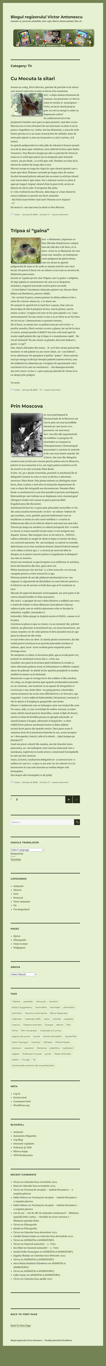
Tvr (34, 1059)
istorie (36, 1036)
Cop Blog (18, 1139)
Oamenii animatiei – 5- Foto (40, 1244)
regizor (15, 1054)
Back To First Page (21, 1325)
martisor (35, 1042)
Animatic (18, 1132)
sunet (48, 1054)
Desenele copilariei (23, 1143)
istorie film (71, 1036)
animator (17, 1013)
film (69, 1024)
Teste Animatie (21, 901)
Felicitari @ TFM (22, 1147)
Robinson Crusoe (32, 1054)
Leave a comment (60, 214)
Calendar (17, 1019)
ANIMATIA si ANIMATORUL (39, 1240)
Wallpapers (19, 947)
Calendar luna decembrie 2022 (40, 1232)
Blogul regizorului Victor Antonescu (47, 17)
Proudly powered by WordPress (58, 1340)
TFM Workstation (23, 1155)
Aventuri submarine (36, 1013)
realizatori (68, 1048)
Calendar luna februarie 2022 (50, 1255)
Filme (15, 1030)
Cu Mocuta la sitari (33, 78)
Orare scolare (20, 943)
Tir (48, 214)
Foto (15, 893)
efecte (59, 1024)
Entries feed (19, 1097)
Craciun (16, 1024)
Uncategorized (21, 909)
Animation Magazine (24, 1135)
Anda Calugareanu (22, 1007)
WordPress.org (21, 1105)
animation (69, 1007)
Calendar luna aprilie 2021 (38, 1278)
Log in (16, 1093)
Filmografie (19, 940)
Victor (17, 214)
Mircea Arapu (20, 1151)
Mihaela (48, 1042)
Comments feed (22, 1101)
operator (29, 1048)
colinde (57, 1019)
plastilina (54, 1048)
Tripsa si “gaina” (30, 230)
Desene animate (32, 1024)
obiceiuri (16, 1048)
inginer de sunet (21, 1036)
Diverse (43, 214)
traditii (15, 1059)
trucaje (26, 1059)
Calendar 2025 (33, 1019)
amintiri (53, 1001)
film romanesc (29, 1030)
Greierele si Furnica (50, 1030)
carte (46, 1019)
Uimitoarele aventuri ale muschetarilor (33, 1065)
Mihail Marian (62, 1042)
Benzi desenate (58, 1013)
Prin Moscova (27, 406)
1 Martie (16, 1001)
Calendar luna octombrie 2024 (40, 1182)
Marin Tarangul (20, 1042)
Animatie (18, 886)
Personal (18, 897)
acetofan (28, 1001)
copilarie (68, 1019)
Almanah (41, 1001)
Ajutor (16, 936)
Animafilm (41, 1007)
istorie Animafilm (52, 1036)
